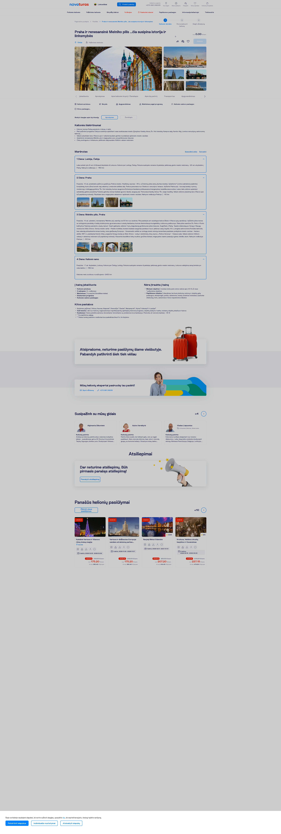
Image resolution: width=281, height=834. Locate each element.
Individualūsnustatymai (44, 823)
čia (64, 818)
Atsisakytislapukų (71, 823)
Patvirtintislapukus (17, 823)
